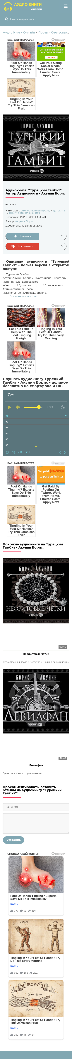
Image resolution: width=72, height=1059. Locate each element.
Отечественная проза (35, 211)
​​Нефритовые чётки (36, 654)
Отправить (13, 840)
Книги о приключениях (24, 213)
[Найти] (6, 19)
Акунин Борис (24, 221)
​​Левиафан (36, 765)
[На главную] (23, 6)
